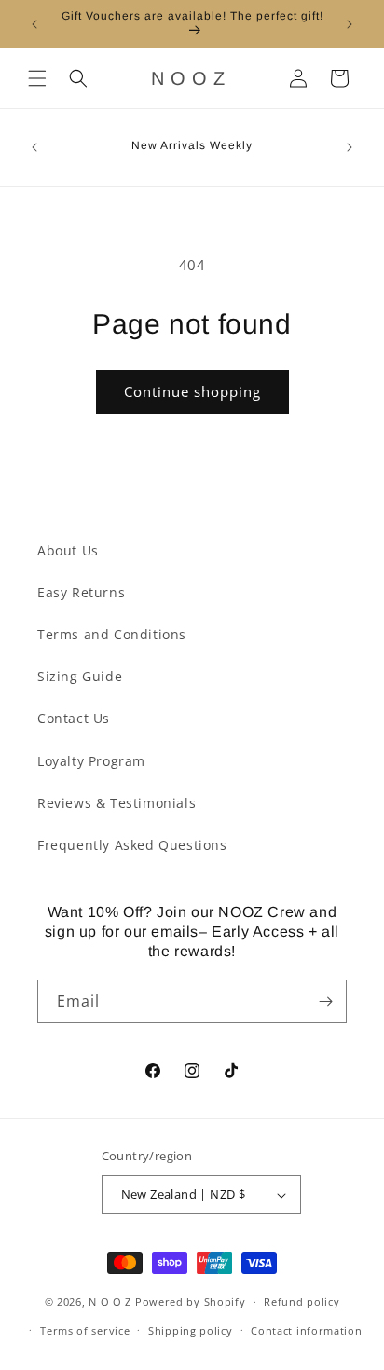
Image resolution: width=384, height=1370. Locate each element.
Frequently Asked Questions (132, 845)
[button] (37, 78)
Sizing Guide (79, 676)
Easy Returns (81, 592)
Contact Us (73, 718)
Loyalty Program (91, 761)
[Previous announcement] (34, 24)
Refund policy (301, 1301)
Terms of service (85, 1330)
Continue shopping (192, 391)
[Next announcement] (349, 24)
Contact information (306, 1330)
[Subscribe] (325, 1001)
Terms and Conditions (111, 634)
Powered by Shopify (190, 1301)
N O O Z (112, 1301)
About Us (68, 550)
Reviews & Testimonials (116, 803)
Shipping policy (190, 1330)
